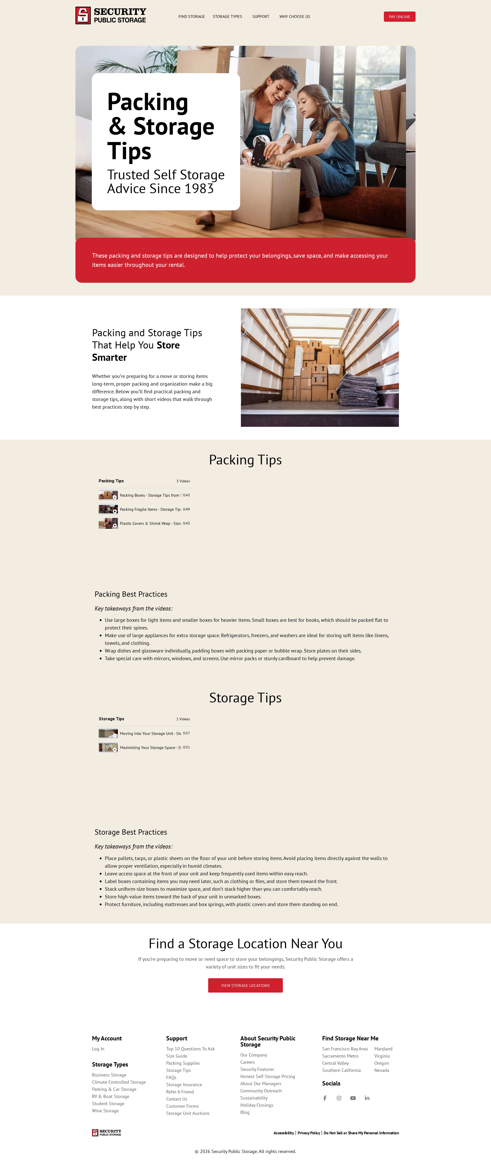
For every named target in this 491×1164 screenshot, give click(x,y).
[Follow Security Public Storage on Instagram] (338, 1098)
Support (260, 16)
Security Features (257, 1069)
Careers (247, 1062)
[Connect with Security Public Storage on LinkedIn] (367, 1098)
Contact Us (176, 1099)
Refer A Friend (180, 1092)
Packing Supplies (183, 1063)
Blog (245, 1112)
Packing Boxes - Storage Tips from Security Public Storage (150, 495)
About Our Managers (260, 1083)
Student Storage (108, 1103)
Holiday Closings (256, 1105)
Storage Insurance (184, 1084)
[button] (229, 16)
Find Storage (191, 16)
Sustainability (253, 1098)
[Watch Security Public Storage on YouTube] (353, 1098)
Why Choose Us (295, 16)
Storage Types (227, 16)
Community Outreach (261, 1091)
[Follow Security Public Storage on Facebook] (324, 1098)
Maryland (383, 1049)
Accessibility (284, 1132)
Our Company (253, 1055)
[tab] (144, 495)
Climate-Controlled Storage (119, 1082)
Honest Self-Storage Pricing (267, 1076)
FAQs (171, 1077)
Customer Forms (182, 1106)
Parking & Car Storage (114, 1089)
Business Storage (109, 1075)
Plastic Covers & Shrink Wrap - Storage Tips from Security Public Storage (150, 523)
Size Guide (176, 1056)
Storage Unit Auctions (188, 1113)
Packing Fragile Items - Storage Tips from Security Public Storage (150, 509)
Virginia (382, 1056)
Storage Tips (178, 1070)
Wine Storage (105, 1110)
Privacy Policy (309, 1132)
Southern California (341, 1070)
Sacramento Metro (340, 1056)
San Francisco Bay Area (345, 1049)
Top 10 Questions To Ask (190, 1049)
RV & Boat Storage (110, 1096)
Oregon (381, 1063)
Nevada (381, 1070)
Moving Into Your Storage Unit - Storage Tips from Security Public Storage (150, 733)
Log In (98, 1049)
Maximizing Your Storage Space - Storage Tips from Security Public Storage (150, 747)
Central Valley (335, 1063)
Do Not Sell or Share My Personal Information (361, 1132)
